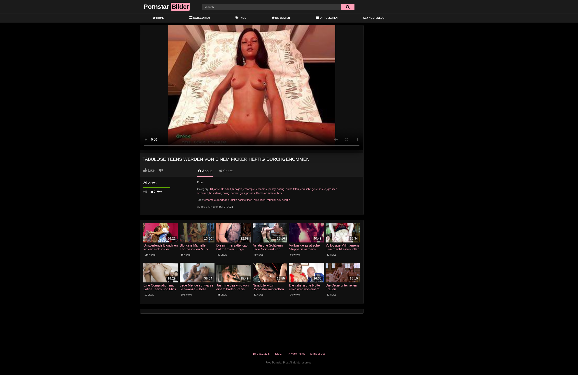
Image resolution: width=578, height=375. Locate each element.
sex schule (283, 200)
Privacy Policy (296, 353)
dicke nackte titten (241, 200)
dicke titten (292, 189)
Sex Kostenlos (373, 17)
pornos (250, 193)
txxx (279, 193)
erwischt (305, 189)
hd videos (215, 193)
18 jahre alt (217, 189)
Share (227, 171)
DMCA (279, 353)
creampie (249, 189)
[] (347, 7)
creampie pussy (265, 189)
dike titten (260, 200)
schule (272, 193)
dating (280, 189)
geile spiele (319, 189)
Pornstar (261, 193)
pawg (226, 193)
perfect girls (238, 193)
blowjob (237, 189)
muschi (271, 200)
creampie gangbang (216, 200)
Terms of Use (318, 353)
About (206, 171)
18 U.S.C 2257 (262, 353)
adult (228, 189)
